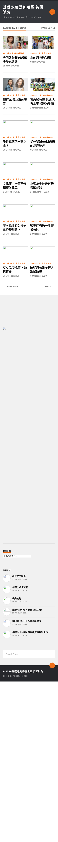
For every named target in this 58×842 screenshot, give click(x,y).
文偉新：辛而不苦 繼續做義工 (14, 185)
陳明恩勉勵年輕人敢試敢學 (42, 269)
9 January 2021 (37, 61)
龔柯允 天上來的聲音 (15, 101)
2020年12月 (8, 95)
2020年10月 (8, 221)
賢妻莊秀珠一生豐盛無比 (42, 227)
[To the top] (52, 665)
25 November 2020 (39, 191)
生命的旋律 (19, 53)
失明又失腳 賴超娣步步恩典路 (15, 59)
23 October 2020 (38, 233)
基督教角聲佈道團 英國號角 (27, 671)
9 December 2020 (38, 149)
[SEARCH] (51, 654)
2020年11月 (36, 137)
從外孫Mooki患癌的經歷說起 (42, 143)
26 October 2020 (11, 233)
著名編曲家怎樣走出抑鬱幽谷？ (14, 227)
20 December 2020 (12, 149)
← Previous (11, 286)
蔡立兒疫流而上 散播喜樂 (15, 269)
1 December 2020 (11, 191)
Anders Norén (20, 676)
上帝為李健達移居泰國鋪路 (42, 185)
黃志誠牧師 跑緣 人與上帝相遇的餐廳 (42, 101)
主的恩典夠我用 (40, 57)
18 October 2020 (38, 275)
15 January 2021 (11, 65)
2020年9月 (35, 263)
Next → (49, 286)
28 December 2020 (12, 107)
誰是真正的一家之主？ (14, 143)
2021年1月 (8, 53)
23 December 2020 (39, 107)
